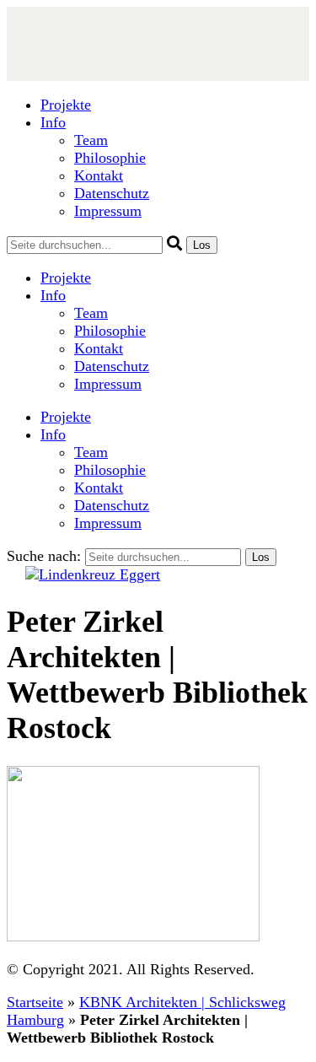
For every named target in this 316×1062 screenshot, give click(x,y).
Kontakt (98, 175)
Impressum (108, 210)
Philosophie (110, 157)
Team (91, 140)
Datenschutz (111, 193)
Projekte (65, 104)
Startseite (35, 1002)
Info (53, 122)
